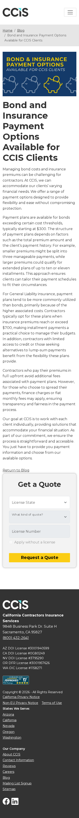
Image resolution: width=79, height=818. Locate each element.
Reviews (9, 766)
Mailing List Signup (17, 783)
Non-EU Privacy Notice (20, 703)
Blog (20, 30)
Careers (8, 772)
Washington (12, 737)
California (9, 720)
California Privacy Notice (21, 697)
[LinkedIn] (14, 804)
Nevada (8, 726)
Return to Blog (16, 470)
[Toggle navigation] (70, 12)
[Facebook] (6, 804)
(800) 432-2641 (16, 638)
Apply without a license (34, 542)
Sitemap (9, 789)
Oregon (8, 732)
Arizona (8, 714)
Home (8, 30)
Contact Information (18, 760)
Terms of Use (52, 703)
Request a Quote (39, 557)
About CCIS (11, 754)
